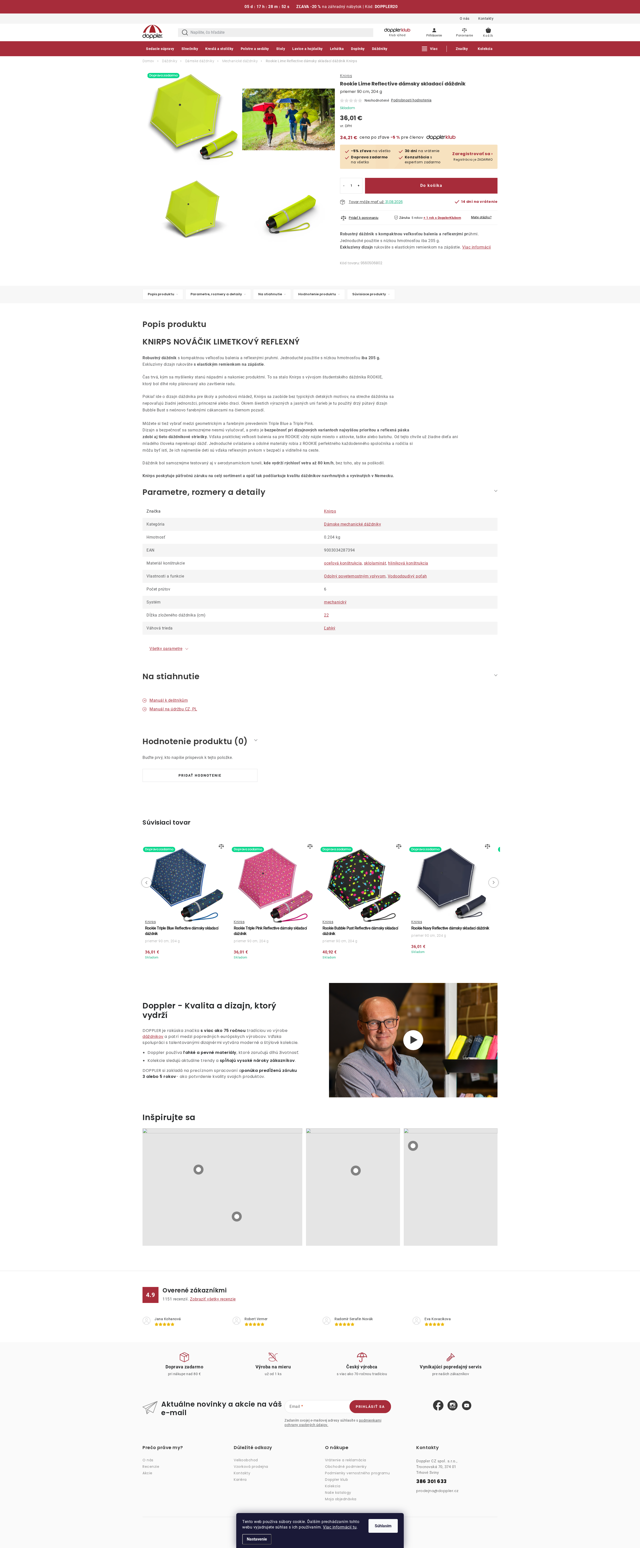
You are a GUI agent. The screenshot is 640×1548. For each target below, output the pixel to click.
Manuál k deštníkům (169, 700)
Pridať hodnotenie (200, 775)
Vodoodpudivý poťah (407, 576)
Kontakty (486, 18)
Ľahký (330, 628)
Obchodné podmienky (345, 1466)
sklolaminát (375, 563)
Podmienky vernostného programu (357, 1473)
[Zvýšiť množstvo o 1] (358, 185)
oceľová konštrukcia (343, 563)
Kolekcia (332, 1486)
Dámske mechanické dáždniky (352, 524)
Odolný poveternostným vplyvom (355, 576)
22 (326, 615)
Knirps (346, 75)
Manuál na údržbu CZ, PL (173, 709)
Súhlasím (383, 1526)
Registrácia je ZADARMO (472, 156)
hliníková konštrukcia (408, 563)
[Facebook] (438, 1405)
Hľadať (185, 32)
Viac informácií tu (339, 1527)
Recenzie (150, 1466)
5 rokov (417, 218)
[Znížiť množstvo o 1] (344, 185)
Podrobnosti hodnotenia (411, 100)
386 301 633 (431, 1481)
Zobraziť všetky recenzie (213, 1299)
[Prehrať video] (413, 1040)
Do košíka (431, 185)
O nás (465, 18)
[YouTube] (467, 1406)
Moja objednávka (340, 1499)
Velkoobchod (246, 1460)
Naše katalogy (338, 1492)
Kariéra (240, 1479)
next (494, 883)
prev (146, 883)
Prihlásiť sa (370, 1407)
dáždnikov (153, 1036)
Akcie (147, 1473)
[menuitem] (160, 48)
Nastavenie (257, 1539)
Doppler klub (336, 1479)
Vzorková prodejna (251, 1466)
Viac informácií (476, 247)
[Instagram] (453, 1405)
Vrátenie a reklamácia (345, 1460)
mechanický (335, 602)
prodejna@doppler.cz (437, 1490)
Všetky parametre (166, 648)
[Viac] (430, 48)
